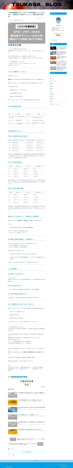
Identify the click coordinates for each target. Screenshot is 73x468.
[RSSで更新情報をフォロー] (28, 385)
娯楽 (52, 86)
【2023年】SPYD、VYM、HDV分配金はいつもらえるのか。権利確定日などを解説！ (13, 368)
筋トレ (52, 96)
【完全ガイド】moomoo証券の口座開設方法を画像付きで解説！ (22, 357)
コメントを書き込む (26, 452)
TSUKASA (58, 25)
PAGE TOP (36, 461)
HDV (12, 376)
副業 (52, 83)
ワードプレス (53, 81)
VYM (18, 376)
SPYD (15, 376)
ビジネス (52, 78)
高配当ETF (25, 376)
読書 (52, 101)
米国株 (22, 376)
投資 (9, 376)
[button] (66, 40)
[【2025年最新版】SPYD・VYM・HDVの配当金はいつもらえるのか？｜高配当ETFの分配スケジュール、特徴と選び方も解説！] (13, 45)
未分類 (52, 93)
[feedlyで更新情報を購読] (25, 385)
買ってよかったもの (54, 104)
